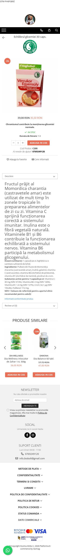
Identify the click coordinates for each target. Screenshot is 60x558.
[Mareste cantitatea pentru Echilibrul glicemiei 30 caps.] (22, 142)
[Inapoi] (2, 38)
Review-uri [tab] (11, 305)
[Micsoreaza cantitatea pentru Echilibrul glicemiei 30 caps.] (13, 142)
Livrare (29, 487)
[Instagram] (33, 435)
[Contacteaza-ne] (41, 30)
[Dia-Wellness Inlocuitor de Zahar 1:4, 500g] (16, 340)
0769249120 (31, 453)
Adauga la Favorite (18, 159)
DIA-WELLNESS (16, 355)
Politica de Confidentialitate (29, 494)
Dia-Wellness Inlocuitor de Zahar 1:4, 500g (16, 360)
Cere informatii (41, 159)
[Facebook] (27, 435)
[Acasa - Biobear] (30, 19)
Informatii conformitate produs (19, 298)
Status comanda (29, 513)
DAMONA (44, 355)
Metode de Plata (28, 468)
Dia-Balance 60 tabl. (44, 358)
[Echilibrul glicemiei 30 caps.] (30, 85)
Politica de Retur (29, 500)
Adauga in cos (38, 142)
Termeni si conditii (29, 481)
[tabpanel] (30, 85)
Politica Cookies (29, 507)
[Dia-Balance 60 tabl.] (44, 340)
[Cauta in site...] (56, 30)
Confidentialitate (29, 475)
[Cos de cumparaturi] (49, 30)
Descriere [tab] (9, 176)
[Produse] (4, 31)
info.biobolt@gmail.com (32, 458)
